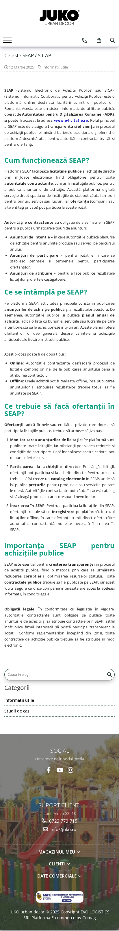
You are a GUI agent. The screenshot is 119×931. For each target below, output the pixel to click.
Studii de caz (16, 711)
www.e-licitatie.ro (71, 120)
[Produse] (8, 42)
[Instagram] (71, 770)
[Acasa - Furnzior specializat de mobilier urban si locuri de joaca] (59, 17)
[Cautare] (109, 674)
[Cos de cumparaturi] (99, 40)
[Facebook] (49, 770)
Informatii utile (55, 67)
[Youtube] (60, 770)
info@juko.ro (62, 829)
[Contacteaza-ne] (84, 40)
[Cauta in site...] (112, 40)
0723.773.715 (62, 821)
